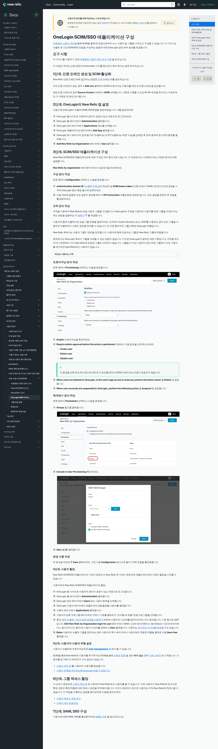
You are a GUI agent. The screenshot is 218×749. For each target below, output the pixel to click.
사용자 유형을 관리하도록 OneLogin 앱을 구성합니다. (83, 670)
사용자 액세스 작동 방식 (69, 698)
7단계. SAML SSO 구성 (200, 59)
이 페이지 (142, 23)
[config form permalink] (71, 174)
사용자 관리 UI (64, 665)
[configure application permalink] (109, 152)
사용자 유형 (120, 655)
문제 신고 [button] (170, 23)
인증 (100, 79)
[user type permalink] (93, 643)
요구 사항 (195, 24)
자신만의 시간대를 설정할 (151, 627)
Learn (70, 4)
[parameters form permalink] (77, 395)
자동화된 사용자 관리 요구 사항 (96, 59)
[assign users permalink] (90, 678)
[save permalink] (71, 556)
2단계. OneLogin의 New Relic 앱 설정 (201, 38)
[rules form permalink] (71, 205)
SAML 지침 (101, 716)
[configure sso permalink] (76, 569)
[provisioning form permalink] (79, 262)
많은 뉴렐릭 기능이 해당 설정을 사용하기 (82, 619)
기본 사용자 (155, 655)
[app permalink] (111, 104)
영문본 (105, 23)
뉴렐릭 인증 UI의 (93, 186)
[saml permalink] (88, 711)
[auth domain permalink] (113, 74)
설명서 (81, 215)
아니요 (207, 79)
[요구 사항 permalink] (68, 54)
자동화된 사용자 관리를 (65, 43)
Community (59, 4)
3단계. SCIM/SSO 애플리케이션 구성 (202, 46)
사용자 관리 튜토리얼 (67, 703)
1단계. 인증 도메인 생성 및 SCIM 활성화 (202, 30)
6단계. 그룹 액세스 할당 (201, 53)
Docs (48, 4)
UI (100, 648)
